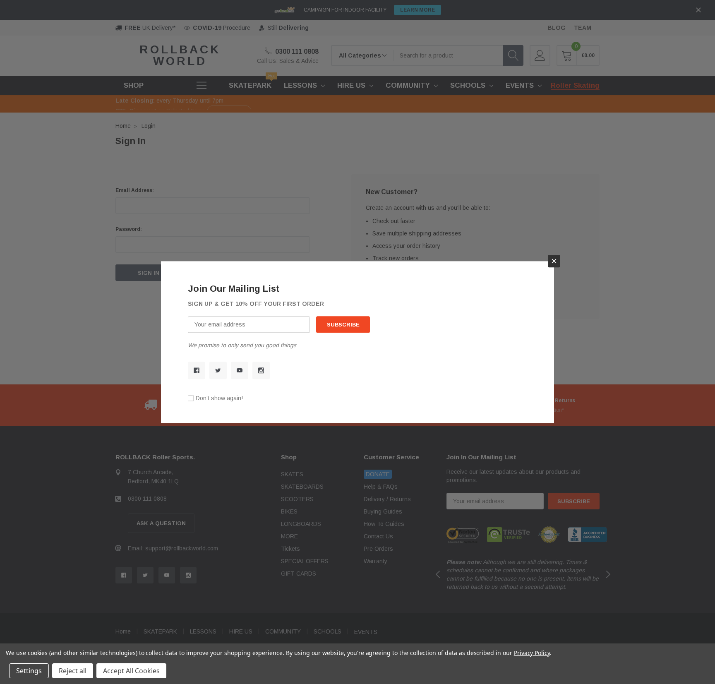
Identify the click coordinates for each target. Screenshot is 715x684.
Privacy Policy (532, 653)
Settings (29, 670)
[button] (554, 261)
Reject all (72, 670)
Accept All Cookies (131, 670)
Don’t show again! (219, 398)
